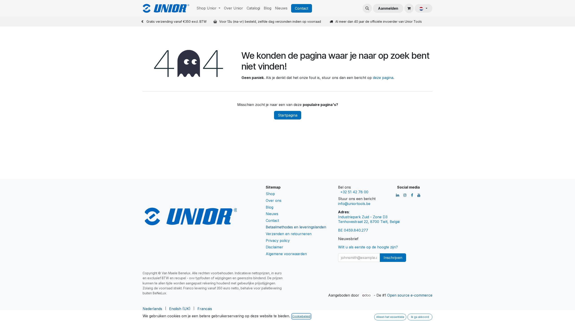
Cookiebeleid (301, 316)
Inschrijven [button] (393, 257)
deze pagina (383, 77)
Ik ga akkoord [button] (420, 317)
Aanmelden (388, 8)
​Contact (301, 8)
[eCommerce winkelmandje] (409, 8)
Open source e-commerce (409, 295)
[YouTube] (418, 195)
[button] (367, 8)
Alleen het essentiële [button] (390, 317)
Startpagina (287, 115)
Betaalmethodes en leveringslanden (296, 227)
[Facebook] (412, 195)
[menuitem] (208, 8)
